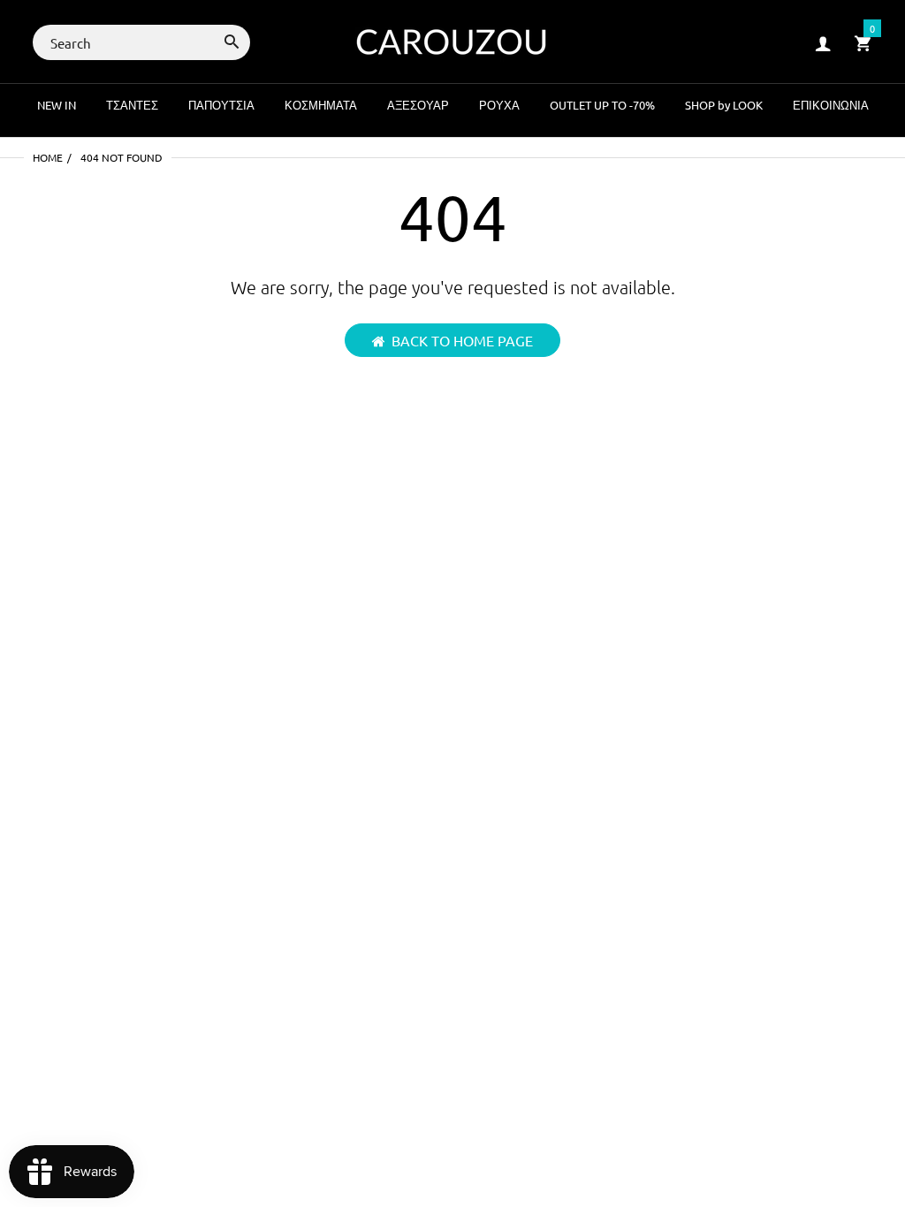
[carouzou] (452, 40)
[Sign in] (823, 43)
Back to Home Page (462, 340)
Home (48, 157)
